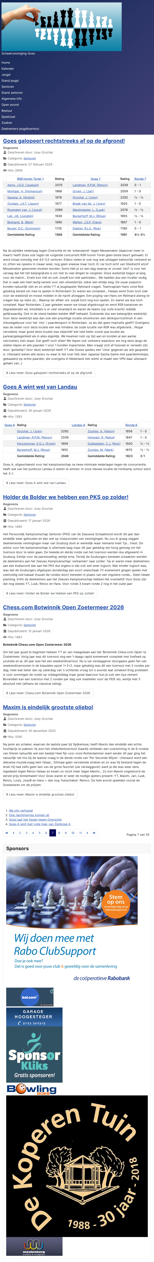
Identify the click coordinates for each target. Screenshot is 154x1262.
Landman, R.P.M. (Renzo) (90, 185)
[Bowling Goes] (31, 1089)
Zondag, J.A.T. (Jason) (23, 203)
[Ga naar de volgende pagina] (87, 832)
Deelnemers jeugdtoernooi (20, 129)
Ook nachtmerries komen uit (29, 815)
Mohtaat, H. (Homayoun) (24, 191)
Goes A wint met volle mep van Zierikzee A (39, 824)
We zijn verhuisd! (21, 810)
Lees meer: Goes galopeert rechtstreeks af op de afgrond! (50, 373)
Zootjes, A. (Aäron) (101, 431)
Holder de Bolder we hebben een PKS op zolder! (65, 497)
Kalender (8, 68)
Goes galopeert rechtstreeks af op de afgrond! (64, 140)
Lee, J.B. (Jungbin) (20, 216)
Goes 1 (95, 179)
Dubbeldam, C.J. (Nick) (104, 443)
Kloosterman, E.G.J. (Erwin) (36, 443)
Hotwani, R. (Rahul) (101, 437)
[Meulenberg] (34, 1246)
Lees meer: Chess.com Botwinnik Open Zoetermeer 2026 (49, 693)
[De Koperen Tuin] (77, 1166)
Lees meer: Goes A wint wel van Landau (37, 483)
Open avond (10, 104)
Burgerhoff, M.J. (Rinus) (89, 216)
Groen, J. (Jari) (83, 191)
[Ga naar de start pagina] (7, 832)
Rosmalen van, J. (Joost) (24, 210)
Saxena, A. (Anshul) (21, 197)
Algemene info (12, 98)
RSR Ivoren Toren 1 (30, 179)
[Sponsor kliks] (34, 1054)
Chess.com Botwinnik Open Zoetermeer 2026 (63, 607)
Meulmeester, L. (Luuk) (89, 210)
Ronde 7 (140, 179)
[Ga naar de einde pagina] (94, 832)
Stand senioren (12, 92)
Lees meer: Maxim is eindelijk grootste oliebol (41, 794)
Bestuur (7, 110)
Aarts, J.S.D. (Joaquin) (23, 185)
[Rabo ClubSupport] (72, 922)
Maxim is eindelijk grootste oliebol (48, 707)
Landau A (78, 425)
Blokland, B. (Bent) (20, 222)
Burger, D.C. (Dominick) (24, 228)
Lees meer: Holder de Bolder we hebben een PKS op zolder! (51, 593)
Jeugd (6, 74)
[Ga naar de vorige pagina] (13, 832)
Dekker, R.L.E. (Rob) (87, 228)
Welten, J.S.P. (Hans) (87, 222)
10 (73, 833)
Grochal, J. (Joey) (85, 197)
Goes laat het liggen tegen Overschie (35, 819)
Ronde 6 (131, 425)
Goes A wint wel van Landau (40, 386)
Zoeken (7, 123)
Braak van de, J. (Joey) (89, 203)
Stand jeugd (10, 80)
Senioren (8, 86)
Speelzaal (8, 117)
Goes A (10, 425)
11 (80, 833)
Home (6, 62)
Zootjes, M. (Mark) (101, 450)
